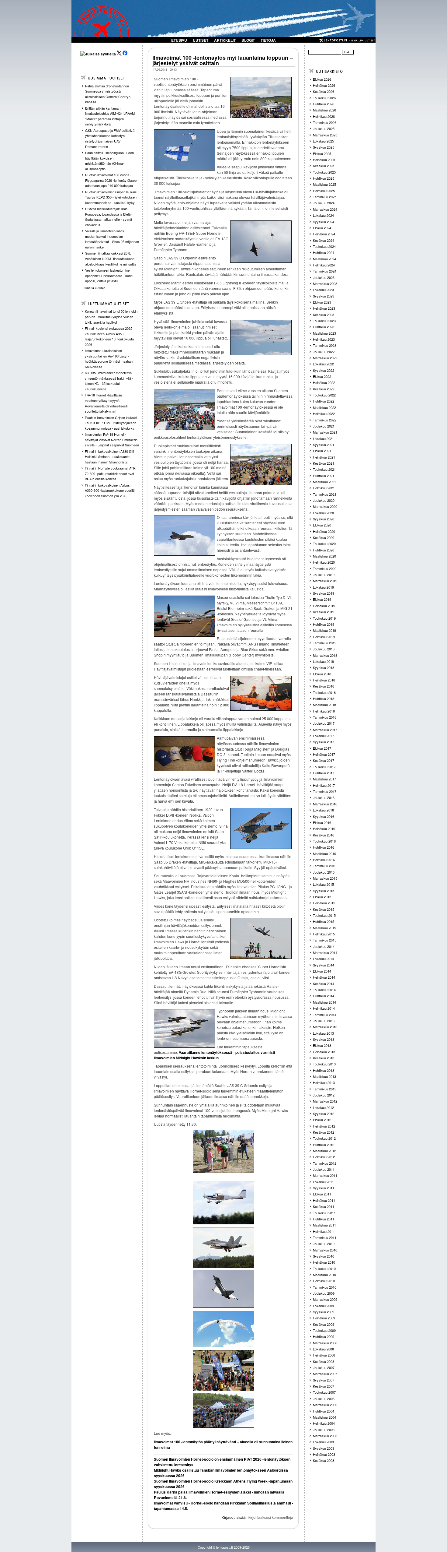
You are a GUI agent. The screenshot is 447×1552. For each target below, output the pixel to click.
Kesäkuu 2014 (323, 983)
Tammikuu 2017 (324, 791)
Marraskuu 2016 (325, 803)
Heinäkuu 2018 (324, 679)
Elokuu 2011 (322, 1193)
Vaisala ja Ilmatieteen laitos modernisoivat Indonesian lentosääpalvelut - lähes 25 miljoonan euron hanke (112, 238)
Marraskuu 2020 (325, 506)
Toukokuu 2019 (324, 618)
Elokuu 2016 (322, 822)
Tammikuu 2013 (324, 1088)
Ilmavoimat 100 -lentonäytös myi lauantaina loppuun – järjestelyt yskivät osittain (222, 60)
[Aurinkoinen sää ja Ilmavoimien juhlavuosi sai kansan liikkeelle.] (223, 1410)
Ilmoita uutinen (95, 288)
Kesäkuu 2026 (323, 91)
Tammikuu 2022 (324, 419)
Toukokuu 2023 (324, 320)
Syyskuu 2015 (323, 890)
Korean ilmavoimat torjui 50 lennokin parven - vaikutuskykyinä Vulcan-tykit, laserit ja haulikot (111, 316)
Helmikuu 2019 (324, 636)
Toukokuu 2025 (324, 172)
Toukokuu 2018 (324, 692)
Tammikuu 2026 (324, 122)
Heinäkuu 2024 (324, 233)
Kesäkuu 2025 (323, 165)
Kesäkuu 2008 (323, 1361)
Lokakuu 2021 (323, 438)
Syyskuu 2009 (323, 1311)
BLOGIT (248, 40)
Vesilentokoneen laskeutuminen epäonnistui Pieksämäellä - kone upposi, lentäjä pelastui (109, 275)
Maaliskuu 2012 (324, 1150)
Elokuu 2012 (322, 1119)
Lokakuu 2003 (323, 1441)
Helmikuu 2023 (324, 339)
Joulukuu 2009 (323, 1293)
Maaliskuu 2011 (324, 1225)
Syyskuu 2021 (323, 444)
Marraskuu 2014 (325, 952)
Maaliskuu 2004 (324, 1417)
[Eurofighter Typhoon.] (223, 1289)
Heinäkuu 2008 (324, 1355)
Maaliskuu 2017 (324, 778)
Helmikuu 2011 (324, 1231)
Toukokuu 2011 (324, 1212)
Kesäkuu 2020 (323, 537)
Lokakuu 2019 (323, 587)
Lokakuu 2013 (323, 1033)
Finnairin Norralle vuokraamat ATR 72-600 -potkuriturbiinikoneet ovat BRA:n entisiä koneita (110, 473)
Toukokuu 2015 (324, 915)
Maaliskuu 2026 (324, 109)
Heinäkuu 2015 (324, 902)
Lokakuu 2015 (323, 884)
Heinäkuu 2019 (324, 605)
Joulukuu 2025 (323, 128)
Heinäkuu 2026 (324, 85)
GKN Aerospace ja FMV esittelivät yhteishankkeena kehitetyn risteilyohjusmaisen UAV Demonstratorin (110, 138)
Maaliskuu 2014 (324, 1002)
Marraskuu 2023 (325, 283)
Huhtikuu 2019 (323, 624)
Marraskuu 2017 (325, 729)
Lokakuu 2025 (323, 141)
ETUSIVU (179, 40)
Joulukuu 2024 (323, 202)
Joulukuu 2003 (323, 1429)
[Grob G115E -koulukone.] (223, 1202)
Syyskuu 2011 (323, 1187)
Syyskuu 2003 (323, 1448)
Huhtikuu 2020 (323, 549)
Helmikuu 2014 (324, 1008)
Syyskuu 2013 (323, 1039)
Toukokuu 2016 (324, 841)
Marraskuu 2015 (325, 878)
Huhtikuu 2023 (323, 326)
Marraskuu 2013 (325, 1026)
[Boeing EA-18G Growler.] (223, 1247)
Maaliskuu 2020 (324, 556)
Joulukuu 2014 (323, 946)
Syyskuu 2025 (323, 147)
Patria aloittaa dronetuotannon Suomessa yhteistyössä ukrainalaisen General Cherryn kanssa (107, 93)
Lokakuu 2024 (323, 215)
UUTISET (200, 40)
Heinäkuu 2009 (324, 1317)
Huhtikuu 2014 (323, 995)
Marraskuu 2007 (325, 1373)
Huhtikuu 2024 (323, 252)
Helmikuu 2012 (324, 1156)
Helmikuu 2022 (324, 413)
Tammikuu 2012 (324, 1163)
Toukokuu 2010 (324, 1268)
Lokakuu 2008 (323, 1348)
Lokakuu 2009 (323, 1305)
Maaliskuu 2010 (324, 1274)
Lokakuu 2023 (323, 289)
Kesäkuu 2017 (323, 760)
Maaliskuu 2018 (324, 704)
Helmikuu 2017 (324, 785)
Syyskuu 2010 (323, 1256)
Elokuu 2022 (322, 376)
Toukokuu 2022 (324, 394)
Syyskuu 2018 (323, 667)
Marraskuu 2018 (325, 655)
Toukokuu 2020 (324, 543)
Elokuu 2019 (322, 599)
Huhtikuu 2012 (323, 1144)
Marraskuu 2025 (325, 134)
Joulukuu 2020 (323, 500)
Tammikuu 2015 (324, 940)
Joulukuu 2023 (323, 277)
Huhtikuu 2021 (323, 475)
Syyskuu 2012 (323, 1113)
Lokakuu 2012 (323, 1107)
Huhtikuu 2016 (323, 847)
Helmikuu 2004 (324, 1423)
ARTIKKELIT (225, 40)
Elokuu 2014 (322, 971)
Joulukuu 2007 (323, 1367)
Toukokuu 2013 (324, 1063)
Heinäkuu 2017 (324, 754)
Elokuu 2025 (322, 153)
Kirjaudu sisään (235, 1517)
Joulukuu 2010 (323, 1243)
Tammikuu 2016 (324, 865)
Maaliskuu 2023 (324, 333)
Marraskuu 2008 (325, 1342)
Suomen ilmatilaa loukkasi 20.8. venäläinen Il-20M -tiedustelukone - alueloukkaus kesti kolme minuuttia (111, 258)
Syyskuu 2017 (323, 741)
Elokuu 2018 (322, 673)
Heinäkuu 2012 (324, 1126)
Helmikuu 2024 (324, 264)
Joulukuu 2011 (323, 1169)
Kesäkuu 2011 (323, 1206)
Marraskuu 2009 (325, 1299)
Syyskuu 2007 (323, 1380)
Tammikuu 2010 (324, 1287)
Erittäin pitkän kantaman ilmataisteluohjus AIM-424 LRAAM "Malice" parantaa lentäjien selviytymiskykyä (110, 116)
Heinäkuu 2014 (324, 977)
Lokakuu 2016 (323, 810)
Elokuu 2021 (322, 450)
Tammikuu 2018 (324, 717)
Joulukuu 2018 (323, 648)
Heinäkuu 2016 (324, 828)
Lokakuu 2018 (323, 661)
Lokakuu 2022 (323, 363)
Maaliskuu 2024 (324, 258)
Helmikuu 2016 (324, 859)
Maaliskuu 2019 (324, 630)
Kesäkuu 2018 (323, 686)
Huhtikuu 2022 (323, 401)
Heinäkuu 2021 (324, 457)
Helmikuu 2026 (324, 116)
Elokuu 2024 (322, 227)
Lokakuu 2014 (323, 958)
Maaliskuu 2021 (324, 481)
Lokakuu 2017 (323, 735)
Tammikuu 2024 (324, 271)
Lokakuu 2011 (323, 1181)
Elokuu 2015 (322, 896)
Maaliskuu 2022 (324, 407)
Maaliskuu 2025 (324, 184)
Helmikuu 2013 (324, 1082)
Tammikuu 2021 (324, 494)
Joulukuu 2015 (323, 872)
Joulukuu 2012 (323, 1095)
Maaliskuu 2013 (324, 1076)
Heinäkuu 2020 (324, 531)
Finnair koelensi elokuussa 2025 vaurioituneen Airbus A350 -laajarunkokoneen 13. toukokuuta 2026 (109, 336)
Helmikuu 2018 (324, 711)
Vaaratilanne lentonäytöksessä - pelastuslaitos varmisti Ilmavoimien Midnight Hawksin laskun (214, 1055)
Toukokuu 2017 (324, 766)
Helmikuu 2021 (324, 487)
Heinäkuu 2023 (324, 308)
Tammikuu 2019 (324, 642)
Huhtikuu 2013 (323, 1070)
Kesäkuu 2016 (323, 834)
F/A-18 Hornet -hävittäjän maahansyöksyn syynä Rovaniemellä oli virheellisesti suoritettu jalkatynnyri (106, 403)
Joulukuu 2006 (323, 1398)
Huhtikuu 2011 (323, 1218)
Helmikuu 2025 (324, 190)
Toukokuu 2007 (324, 1392)
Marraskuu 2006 (325, 1404)
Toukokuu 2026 (324, 97)
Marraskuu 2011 (325, 1175)
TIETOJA (268, 40)
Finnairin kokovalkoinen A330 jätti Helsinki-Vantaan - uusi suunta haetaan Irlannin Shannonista (109, 456)
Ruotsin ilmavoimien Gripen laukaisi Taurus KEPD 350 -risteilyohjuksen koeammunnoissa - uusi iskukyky (111, 197)
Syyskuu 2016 (323, 816)
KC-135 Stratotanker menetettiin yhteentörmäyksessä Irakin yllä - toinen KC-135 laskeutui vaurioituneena (109, 380)
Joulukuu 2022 (323, 351)
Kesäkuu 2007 (323, 1386)
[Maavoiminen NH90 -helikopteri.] (223, 1329)
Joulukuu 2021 (323, 426)
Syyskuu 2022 (323, 370)
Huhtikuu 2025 (323, 178)
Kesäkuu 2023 (323, 314)
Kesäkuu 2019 (323, 611)
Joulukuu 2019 (323, 574)
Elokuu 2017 (322, 748)
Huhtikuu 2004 (323, 1411)
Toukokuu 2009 (324, 1330)
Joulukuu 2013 (323, 1020)
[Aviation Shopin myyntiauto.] (223, 1370)
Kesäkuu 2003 (323, 1460)
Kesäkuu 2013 (323, 1057)
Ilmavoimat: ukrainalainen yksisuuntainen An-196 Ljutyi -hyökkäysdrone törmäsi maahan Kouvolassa (109, 358)
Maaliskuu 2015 (324, 927)
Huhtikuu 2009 (323, 1336)
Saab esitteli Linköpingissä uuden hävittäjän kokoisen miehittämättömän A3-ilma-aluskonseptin (109, 160)
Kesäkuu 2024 (323, 240)
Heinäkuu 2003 (324, 1454)
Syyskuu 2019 (323, 593)
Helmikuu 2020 (324, 562)
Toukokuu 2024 (324, 246)
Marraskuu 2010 (325, 1250)
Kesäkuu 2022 (323, 388)
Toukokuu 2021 (324, 469)
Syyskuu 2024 (323, 221)
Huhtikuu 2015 (323, 921)
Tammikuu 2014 (324, 1014)
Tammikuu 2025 (324, 196)
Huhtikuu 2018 (323, 698)
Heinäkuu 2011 (324, 1200)
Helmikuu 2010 (324, 1280)
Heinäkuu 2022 (324, 382)
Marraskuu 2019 (325, 580)
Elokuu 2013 (322, 1045)
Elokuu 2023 (322, 302)
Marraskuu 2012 (325, 1101)
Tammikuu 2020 (324, 568)
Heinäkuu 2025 (324, 159)
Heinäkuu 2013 (324, 1051)
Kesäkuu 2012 (323, 1132)
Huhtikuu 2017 (323, 772)
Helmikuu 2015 (324, 933)
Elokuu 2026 (322, 79)
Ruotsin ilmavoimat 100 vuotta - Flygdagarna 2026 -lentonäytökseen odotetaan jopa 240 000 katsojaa (111, 180)
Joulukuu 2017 (323, 723)
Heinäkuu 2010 (324, 1262)
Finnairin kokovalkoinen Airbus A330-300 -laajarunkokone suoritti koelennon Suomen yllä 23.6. (109, 490)
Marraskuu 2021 (325, 432)
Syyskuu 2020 (323, 518)
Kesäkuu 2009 (323, 1324)
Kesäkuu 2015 (323, 909)
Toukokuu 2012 (324, 1138)
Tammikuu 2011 (324, 1237)
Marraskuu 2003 (325, 1435)
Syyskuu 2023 (323, 296)
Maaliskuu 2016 (324, 853)
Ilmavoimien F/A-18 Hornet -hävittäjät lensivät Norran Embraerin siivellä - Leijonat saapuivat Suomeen (112, 439)
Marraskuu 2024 (325, 209)
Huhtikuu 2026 (323, 103)
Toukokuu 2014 (324, 989)
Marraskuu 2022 (325, 357)
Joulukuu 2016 (323, 797)
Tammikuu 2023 (324, 345)
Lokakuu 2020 (323, 512)
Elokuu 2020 (322, 525)
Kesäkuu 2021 (323, 463)
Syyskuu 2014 (323, 965)
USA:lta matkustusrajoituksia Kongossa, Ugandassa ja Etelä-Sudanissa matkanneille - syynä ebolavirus (108, 216)
